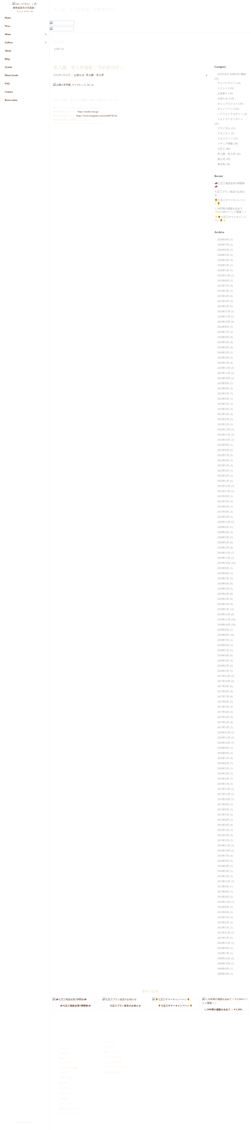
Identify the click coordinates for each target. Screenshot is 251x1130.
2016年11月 (223, 737)
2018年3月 (223, 660)
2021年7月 (223, 501)
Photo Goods (11, 75)
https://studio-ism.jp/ (88, 111)
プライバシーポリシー (116, 1067)
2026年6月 (223, 249)
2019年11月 (223, 558)
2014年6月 (223, 861)
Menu (8, 34)
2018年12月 (223, 614)
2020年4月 (223, 532)
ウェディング (66, 1088)
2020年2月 (223, 542)
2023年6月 (223, 398)
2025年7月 (223, 285)
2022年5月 (223, 465)
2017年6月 (223, 701)
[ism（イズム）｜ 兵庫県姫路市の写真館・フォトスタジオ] (24, 7)
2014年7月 (223, 855)
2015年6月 (223, 819)
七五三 (221, 148)
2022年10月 (223, 439)
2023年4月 (223, 409)
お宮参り (222, 93)
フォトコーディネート (230, 119)
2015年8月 (223, 809)
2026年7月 (223, 244)
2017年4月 (223, 712)
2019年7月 (223, 578)
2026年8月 (223, 239)
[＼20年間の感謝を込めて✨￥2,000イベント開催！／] (225, 1001)
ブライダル (223, 128)
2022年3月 (223, 475)
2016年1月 (223, 783)
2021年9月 (223, 496)
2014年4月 (223, 866)
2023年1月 (223, 424)
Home (8, 17)
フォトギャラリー (69, 1114)
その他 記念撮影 (68, 1067)
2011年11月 (223, 932)
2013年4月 (223, 896)
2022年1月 (223, 481)
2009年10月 (223, 963)
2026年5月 (223, 255)
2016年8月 (223, 753)
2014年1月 (223, 876)
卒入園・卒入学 (95, 75)
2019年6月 (223, 583)
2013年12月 (223, 881)
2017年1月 (223, 727)
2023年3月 (223, 414)
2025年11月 (223, 275)
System (8, 67)
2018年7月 (223, 640)
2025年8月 (223, 280)
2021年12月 (223, 486)
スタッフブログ (113, 1057)
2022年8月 (223, 450)
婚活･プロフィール (70, 1108)
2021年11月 (223, 491)
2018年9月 (223, 629)
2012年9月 (223, 907)
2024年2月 (223, 357)
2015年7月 (223, 814)
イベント (222, 88)
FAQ (7, 83)
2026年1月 (223, 270)
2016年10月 (223, 742)
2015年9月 (223, 804)
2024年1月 (223, 362)
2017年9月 (223, 686)
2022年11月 (223, 434)
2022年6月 (223, 460)
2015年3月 (223, 830)
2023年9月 (223, 383)
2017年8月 (223, 691)
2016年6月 (223, 763)
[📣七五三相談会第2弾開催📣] (75, 999)
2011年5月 (223, 938)
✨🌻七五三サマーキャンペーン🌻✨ (230, 219)
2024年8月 (223, 327)
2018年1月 (223, 671)
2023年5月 (223, 404)
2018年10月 (223, 624)
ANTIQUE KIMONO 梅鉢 (231, 74)
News (7, 26)
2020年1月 (223, 547)
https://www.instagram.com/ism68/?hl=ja (96, 115)
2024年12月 (223, 311)
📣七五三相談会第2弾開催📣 (229, 185)
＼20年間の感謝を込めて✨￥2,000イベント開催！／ (230, 210)
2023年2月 (223, 419)
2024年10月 (223, 321)
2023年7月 (223, 393)
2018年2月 (223, 665)
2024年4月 (223, 347)
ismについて (111, 1041)
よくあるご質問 (113, 1062)
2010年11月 (223, 943)
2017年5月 (223, 706)
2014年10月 (223, 850)
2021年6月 (223, 506)
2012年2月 (223, 922)
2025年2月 (223, 306)
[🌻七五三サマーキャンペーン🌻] (175, 999)
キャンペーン (225, 108)
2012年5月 (223, 917)
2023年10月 (223, 378)
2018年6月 (223, 645)
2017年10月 (223, 681)
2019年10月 (223, 563)
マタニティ (223, 133)
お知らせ (206, 17)
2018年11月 (223, 619)
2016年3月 (223, 773)
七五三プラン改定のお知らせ (229, 193)
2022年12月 (223, 429)
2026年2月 (223, 265)
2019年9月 (223, 568)
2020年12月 (223, 522)
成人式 (221, 159)
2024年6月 (223, 337)
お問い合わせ (111, 1072)
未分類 (221, 164)
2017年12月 (223, 676)
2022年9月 (223, 445)
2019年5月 (223, 588)
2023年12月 (223, 368)
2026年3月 (223, 260)
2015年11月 (223, 794)
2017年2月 (223, 722)
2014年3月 (223, 871)
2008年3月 (223, 973)
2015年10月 (223, 799)
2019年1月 (223, 609)
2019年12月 (223, 552)
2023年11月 (223, 373)
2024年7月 (223, 332)
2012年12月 (223, 902)
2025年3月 (223, 301)
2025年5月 (223, 291)
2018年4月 (223, 655)
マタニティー (225, 138)
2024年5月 (223, 342)
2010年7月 (223, 953)
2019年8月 (223, 573)
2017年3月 (223, 717)
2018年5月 (223, 650)
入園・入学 (65, 1078)
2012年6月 (223, 912)
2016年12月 (223, 732)
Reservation (11, 100)
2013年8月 (223, 891)
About (8, 50)
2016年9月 (223, 748)
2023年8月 (223, 388)
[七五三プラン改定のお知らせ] (125, 999)
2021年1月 (223, 516)
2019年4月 (223, 594)
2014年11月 (223, 845)
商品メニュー (111, 1052)
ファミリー (65, 1103)
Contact (9, 91)
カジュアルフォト (227, 103)
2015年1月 (223, 840)
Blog (7, 59)
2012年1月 (223, 927)
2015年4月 (223, 825)
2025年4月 (223, 296)
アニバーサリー (226, 83)
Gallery (9, 42)
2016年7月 (223, 758)
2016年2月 (223, 778)
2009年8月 (223, 968)
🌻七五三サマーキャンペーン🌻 (230, 202)
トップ (63, 1048)
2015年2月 (223, 835)
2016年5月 (223, 768)
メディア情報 (225, 143)
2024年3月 (223, 352)
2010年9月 (223, 948)
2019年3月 (223, 599)
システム (109, 1046)
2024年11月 (223, 316)
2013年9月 (223, 886)
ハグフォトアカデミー (230, 114)
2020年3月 (223, 537)
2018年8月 (223, 635)
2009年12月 (223, 958)
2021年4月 (223, 511)
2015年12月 (223, 789)
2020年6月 (223, 527)
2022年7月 (223, 455)
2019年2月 (223, 604)
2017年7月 (223, 696)
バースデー (65, 1062)
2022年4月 (223, 470)
